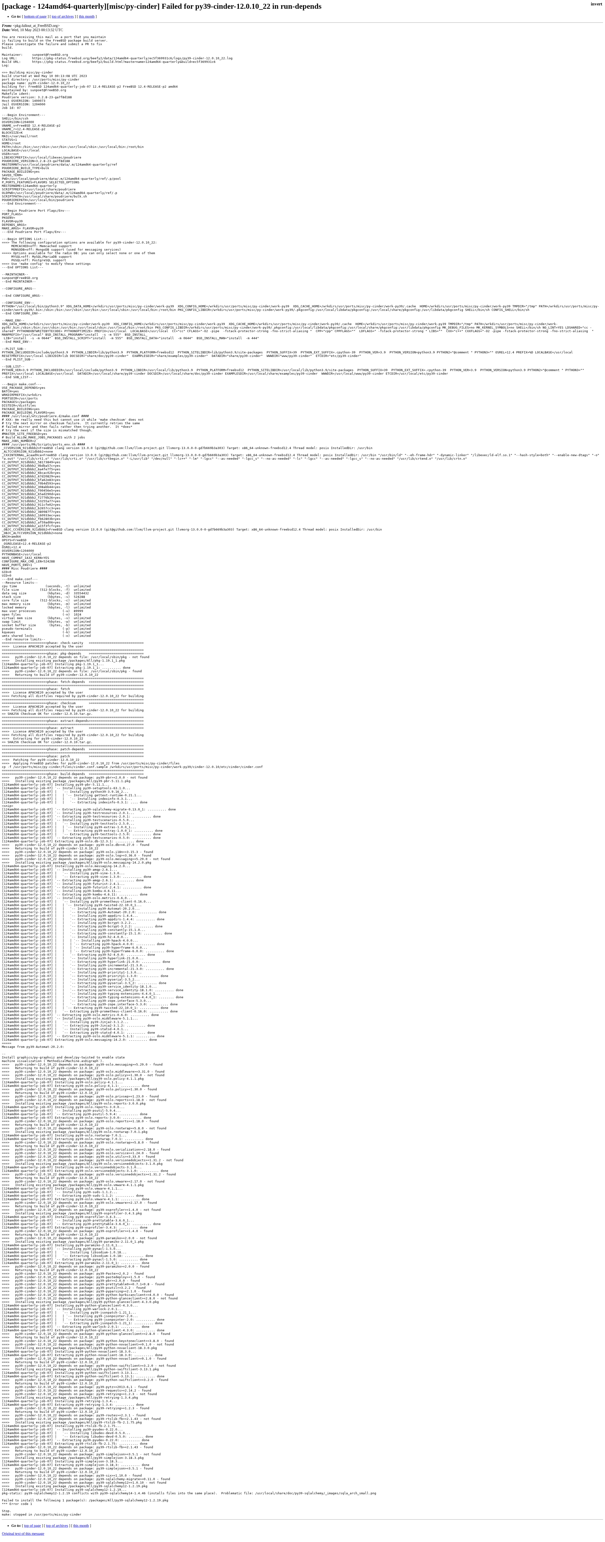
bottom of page (35, 16)
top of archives (63, 16)
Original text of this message (23, 1534)
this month (87, 16)
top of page (32, 1526)
